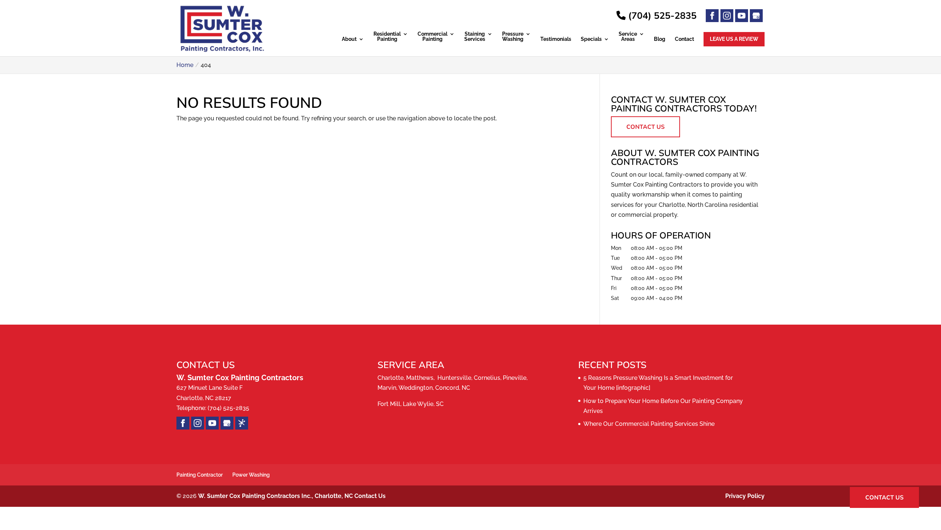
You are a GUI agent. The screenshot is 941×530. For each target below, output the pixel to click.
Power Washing (251, 475)
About (349, 39)
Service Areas (628, 36)
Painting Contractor (199, 475)
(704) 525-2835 (661, 15)
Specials (591, 39)
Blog (659, 39)
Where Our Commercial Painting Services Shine (649, 423)
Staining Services (474, 36)
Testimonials (555, 39)
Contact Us (645, 126)
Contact (684, 39)
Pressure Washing (512, 36)
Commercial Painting (432, 36)
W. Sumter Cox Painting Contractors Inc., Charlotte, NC (275, 495)
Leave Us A (734, 39)
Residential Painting (387, 36)
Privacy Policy (745, 495)
